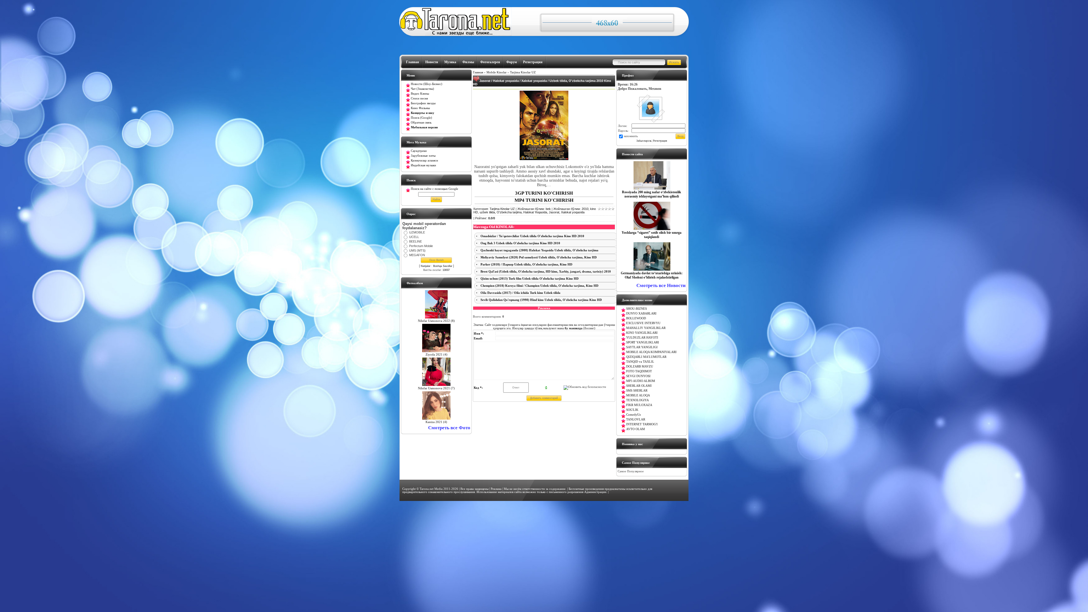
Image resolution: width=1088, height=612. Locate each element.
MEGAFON (417, 255)
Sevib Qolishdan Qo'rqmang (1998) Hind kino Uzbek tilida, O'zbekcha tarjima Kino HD (541, 299)
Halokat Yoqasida (535, 212)
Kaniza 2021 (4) (436, 422)
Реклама (496, 488)
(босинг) (579, 328)
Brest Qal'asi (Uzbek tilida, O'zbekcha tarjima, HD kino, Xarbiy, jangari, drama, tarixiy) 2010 (546, 271)
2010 (585, 209)
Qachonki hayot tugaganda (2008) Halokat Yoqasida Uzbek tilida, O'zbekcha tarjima (539, 250)
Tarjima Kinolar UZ (523, 72)
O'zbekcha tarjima (509, 212)
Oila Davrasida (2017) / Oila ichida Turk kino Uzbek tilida (520, 292)
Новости (431, 62)
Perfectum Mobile (421, 246)
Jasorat (554, 212)
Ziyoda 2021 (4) (436, 354)
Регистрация (533, 62)
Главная (412, 62)
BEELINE (415, 241)
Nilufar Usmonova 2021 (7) (436, 388)
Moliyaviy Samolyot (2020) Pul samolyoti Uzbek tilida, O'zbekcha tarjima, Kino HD (539, 257)
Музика (450, 62)
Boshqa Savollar (442, 266)
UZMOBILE (417, 232)
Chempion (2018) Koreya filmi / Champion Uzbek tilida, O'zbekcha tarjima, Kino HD (539, 285)
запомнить (631, 136)
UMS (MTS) (417, 250)
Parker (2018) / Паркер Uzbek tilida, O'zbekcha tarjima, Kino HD (526, 264)
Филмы (468, 62)
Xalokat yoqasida (573, 212)
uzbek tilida (487, 212)
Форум (511, 62)
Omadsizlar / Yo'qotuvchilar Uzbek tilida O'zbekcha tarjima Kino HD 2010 (532, 236)
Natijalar (425, 266)
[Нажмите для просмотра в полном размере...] (544, 159)
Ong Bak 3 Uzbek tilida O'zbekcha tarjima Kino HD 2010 (520, 243)
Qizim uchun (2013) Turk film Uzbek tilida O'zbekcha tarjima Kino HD (530, 278)
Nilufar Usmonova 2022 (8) (436, 320)
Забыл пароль (643, 140)
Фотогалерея (490, 62)
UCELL (414, 237)
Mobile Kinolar (496, 72)
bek (548, 209)
